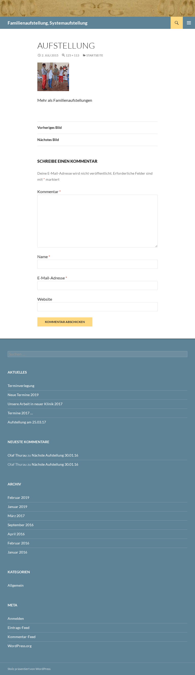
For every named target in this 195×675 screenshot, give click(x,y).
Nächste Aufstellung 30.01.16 (55, 455)
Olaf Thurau (17, 455)
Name (43, 256)
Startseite (94, 55)
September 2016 (21, 525)
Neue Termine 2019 (23, 395)
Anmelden (16, 618)
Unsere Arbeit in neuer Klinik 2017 (35, 404)
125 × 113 (72, 55)
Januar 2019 (17, 506)
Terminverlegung (21, 385)
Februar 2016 (18, 543)
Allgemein (16, 585)
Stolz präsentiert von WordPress (29, 669)
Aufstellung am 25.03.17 (27, 422)
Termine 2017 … (20, 413)
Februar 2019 (18, 497)
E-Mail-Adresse (52, 277)
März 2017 (16, 516)
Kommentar (49, 191)
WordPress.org (19, 646)
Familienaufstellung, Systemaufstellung (47, 23)
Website (44, 299)
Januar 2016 (17, 552)
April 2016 (16, 534)
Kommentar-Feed (22, 637)
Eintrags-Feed (18, 627)
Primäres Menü (189, 23)
